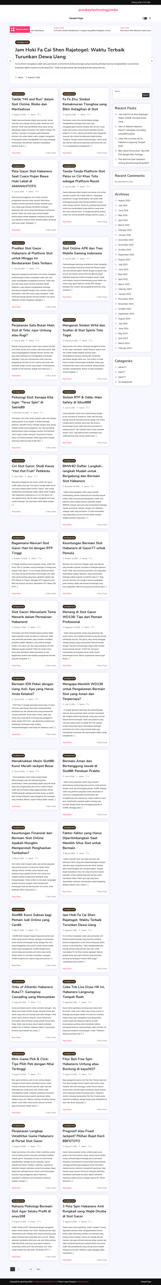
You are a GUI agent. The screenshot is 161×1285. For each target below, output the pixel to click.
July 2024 (122, 323)
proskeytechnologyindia (98, 9)
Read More (16, 153)
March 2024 (123, 343)
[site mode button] (144, 18)
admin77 (122, 367)
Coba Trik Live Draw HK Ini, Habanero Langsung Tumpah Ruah (84, 992)
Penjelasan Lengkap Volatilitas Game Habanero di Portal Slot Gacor (32, 1136)
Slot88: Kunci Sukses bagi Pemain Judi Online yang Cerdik (32, 920)
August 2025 (124, 259)
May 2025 (122, 274)
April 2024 (123, 338)
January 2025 (124, 294)
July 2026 (122, 205)
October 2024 (124, 309)
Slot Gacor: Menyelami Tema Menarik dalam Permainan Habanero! (34, 617)
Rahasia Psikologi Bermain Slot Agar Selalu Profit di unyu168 (32, 1211)
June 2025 (123, 269)
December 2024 (125, 299)
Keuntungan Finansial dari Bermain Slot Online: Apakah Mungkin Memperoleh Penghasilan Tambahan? (32, 843)
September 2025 (126, 254)
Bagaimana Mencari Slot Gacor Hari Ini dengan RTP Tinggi (32, 548)
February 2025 (125, 289)
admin (20, 77)
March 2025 (123, 284)
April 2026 (123, 220)
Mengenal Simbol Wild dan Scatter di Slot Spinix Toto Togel (84, 330)
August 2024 (124, 318)
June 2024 (123, 328)
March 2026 (123, 225)
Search (117, 91)
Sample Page (76, 18)
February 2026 (125, 230)
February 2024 (125, 348)
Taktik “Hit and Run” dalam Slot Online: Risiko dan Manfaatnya (33, 104)
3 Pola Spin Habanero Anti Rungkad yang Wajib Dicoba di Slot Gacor (84, 1211)
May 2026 (122, 215)
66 (31, 1269)
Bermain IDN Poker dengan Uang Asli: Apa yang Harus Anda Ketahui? (33, 689)
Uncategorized (22, 42)
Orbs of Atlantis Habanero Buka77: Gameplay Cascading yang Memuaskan (33, 992)
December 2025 (125, 240)
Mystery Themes (82, 1282)
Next (38, 1269)
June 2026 (123, 210)
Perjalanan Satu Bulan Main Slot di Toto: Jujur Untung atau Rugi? (33, 330)
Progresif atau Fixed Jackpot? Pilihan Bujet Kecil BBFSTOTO (84, 1136)
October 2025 (124, 249)
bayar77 (122, 377)
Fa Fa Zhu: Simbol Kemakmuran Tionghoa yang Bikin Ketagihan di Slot (69, 30)
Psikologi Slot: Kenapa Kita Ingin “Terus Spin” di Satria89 (32, 402)
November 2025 (125, 245)
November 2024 (125, 304)
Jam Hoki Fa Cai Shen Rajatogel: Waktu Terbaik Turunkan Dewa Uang (82, 920)
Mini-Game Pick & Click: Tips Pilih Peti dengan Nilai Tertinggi (33, 1064)
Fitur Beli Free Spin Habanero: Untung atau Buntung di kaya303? (81, 1064)
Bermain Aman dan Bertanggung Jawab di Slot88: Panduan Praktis (81, 766)
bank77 (121, 372)
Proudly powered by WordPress (44, 1282)
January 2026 (124, 235)
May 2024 (122, 333)
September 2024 (126, 313)
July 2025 (122, 264)
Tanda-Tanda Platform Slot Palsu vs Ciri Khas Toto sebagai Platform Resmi (84, 176)
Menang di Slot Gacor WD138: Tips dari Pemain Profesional (82, 617)
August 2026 (124, 200)
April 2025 (123, 279)
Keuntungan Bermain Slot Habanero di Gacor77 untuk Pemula (84, 548)
